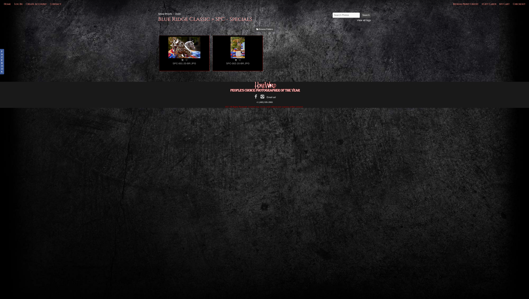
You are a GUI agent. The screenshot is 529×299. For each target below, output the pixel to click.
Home (7, 4)
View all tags (364, 20)
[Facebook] (256, 96)
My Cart (504, 4)
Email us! (271, 97)
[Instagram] (262, 96)
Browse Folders (266, 29)
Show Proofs (165, 14)
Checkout (519, 4)
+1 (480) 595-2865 (264, 102)
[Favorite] (186, 60)
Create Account (36, 4)
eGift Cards (489, 4)
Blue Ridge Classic (184, 19)
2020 (178, 14)
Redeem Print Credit (465, 4)
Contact (55, 4)
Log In (18, 4)
